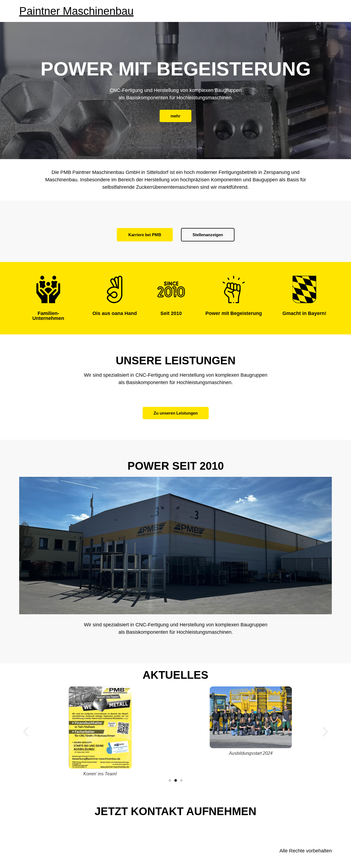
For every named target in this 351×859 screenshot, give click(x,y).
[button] (25, 731)
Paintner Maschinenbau (76, 11)
